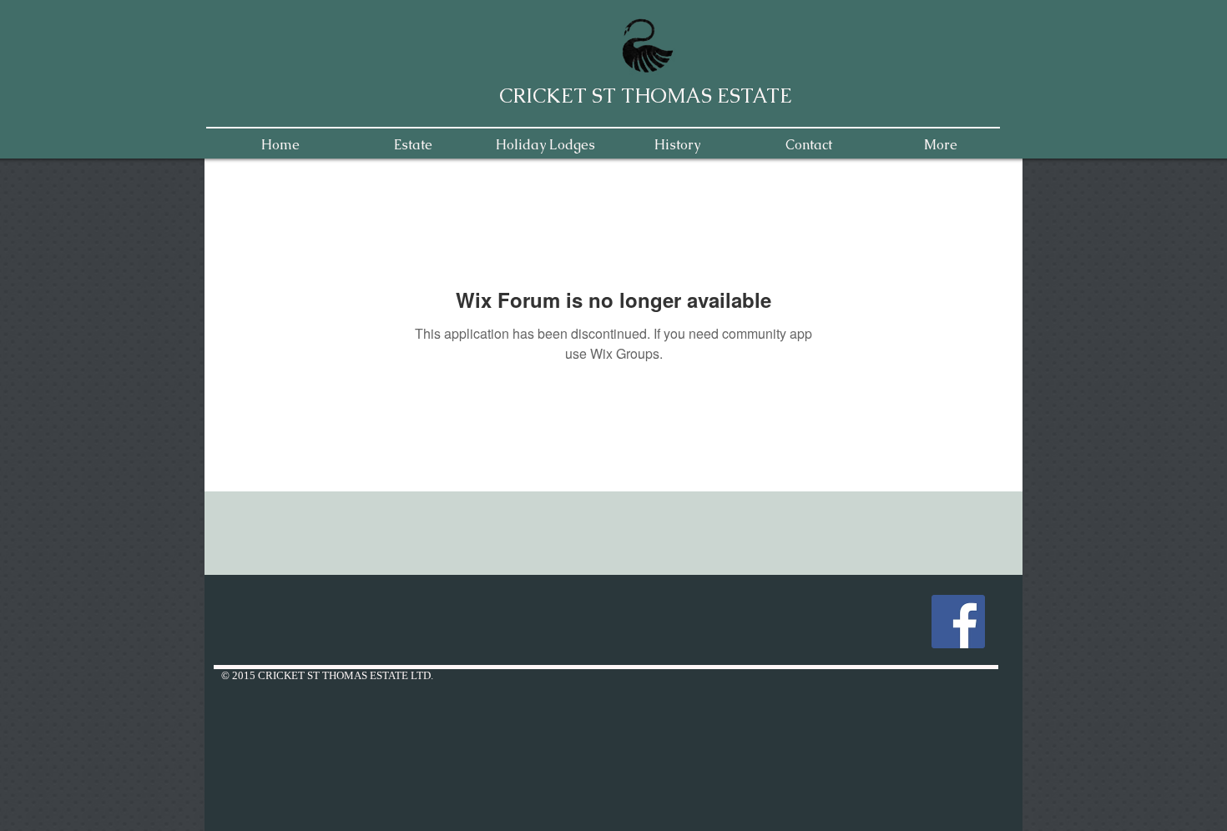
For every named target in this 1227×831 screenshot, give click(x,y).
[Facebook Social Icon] (958, 621)
